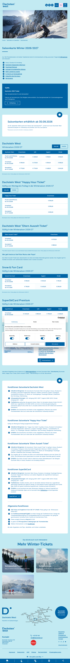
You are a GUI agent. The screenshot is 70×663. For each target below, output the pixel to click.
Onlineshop (12, 103)
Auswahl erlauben (35, 344)
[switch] (27, 338)
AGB (28, 652)
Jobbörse (61, 633)
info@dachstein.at (36, 638)
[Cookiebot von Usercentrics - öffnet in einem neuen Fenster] (59, 318)
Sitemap (33, 652)
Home (3, 40)
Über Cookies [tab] (55, 321)
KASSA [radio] (64, 146)
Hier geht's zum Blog (35, 656)
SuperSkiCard (13, 496)
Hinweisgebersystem (55, 652)
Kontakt (60, 639)
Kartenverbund (46, 360)
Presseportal (62, 635)
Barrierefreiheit (42, 652)
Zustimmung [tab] (14, 321)
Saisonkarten (24, 40)
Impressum (12, 652)
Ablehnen (15, 344)
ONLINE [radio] (56, 146)
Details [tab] (35, 321)
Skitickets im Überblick (13, 40)
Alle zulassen (55, 344)
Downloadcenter (63, 637)
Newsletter (61, 632)
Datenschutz (20, 652)
